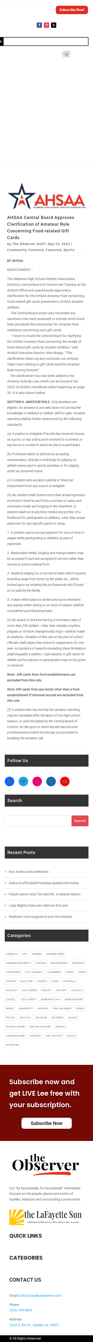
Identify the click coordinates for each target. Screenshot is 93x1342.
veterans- (13, 1045)
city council (34, 972)
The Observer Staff (28, 244)
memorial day (50, 999)
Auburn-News (55, 954)
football (69, 981)
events (42, 981)
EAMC (82, 972)
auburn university (18, 963)
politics (25, 1017)
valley (71, 1035)
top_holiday (53, 1035)
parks (80, 1008)
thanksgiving (15, 1035)
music (10, 1008)
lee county (28, 999)
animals (12, 954)
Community (16, 250)
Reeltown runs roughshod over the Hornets (40, 917)
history (61, 990)
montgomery (74, 999)
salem (72, 1017)
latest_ (11, 999)
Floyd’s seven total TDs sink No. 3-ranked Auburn (45, 894)
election (27, 981)
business (78, 963)
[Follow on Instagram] (46, 25)
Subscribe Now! (71, 10)
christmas (13, 972)
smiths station (40, 1026)
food (55, 981)
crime (70, 972)
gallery (11, 990)
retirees (58, 1017)
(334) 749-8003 (20, 1310)
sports (60, 1026)
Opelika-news (62, 1008)
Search (80, 821)
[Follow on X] (53, 25)
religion (41, 1017)
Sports (69, 250)
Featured (54, 250)
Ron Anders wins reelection (29, 872)
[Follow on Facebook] (39, 25)
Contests (36, 250)
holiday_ (77, 990)
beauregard (59, 963)
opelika (43, 1008)
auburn (37, 954)
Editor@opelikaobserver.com (40, 1295)
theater (35, 1035)
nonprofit (26, 1008)
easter (11, 981)
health (46, 990)
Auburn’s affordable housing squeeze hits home (44, 883)
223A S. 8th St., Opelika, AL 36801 (34, 1325)
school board (15, 1026)
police (10, 1017)
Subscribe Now (46, 1123)
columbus (54, 972)
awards (41, 963)
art (24, 954)
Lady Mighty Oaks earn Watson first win (38, 905)
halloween (29, 990)
